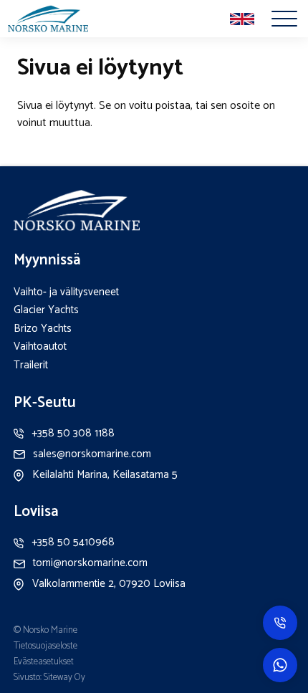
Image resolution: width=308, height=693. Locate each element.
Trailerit (31, 365)
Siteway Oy (64, 677)
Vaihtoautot (40, 346)
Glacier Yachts (46, 310)
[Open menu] (284, 18)
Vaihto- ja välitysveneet (66, 292)
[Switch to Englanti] (242, 19)
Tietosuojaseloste (45, 646)
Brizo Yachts (43, 329)
